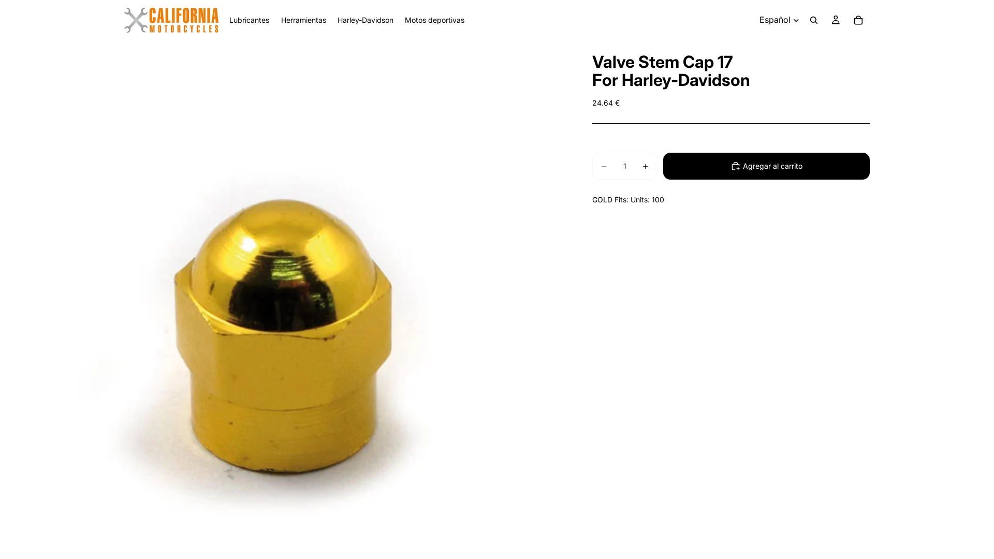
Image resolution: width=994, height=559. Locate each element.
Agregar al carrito (772, 165)
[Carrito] (858, 20)
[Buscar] (813, 20)
